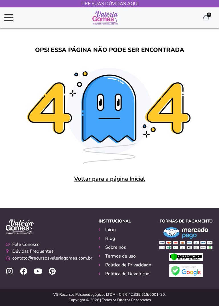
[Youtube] (38, 271)
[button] (8, 17)
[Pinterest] (52, 271)
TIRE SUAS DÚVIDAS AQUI (110, 4)
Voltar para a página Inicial (109, 179)
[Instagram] (9, 271)
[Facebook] (24, 271)
